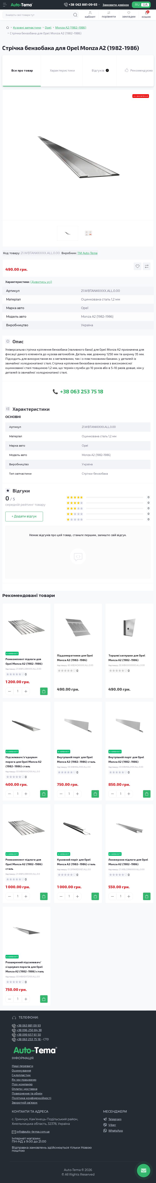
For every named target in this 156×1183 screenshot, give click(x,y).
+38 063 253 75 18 (29, 1039)
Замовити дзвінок (116, 4)
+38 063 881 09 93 (29, 1025)
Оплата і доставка (24, 1088)
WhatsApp (115, 1130)
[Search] (75, 15)
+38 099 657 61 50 (29, 1034)
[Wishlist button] (137, 266)
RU (137, 4)
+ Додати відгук (24, 516)
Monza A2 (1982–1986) (70, 27)
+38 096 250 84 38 (29, 1030)
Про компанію (22, 1084)
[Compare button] (146, 266)
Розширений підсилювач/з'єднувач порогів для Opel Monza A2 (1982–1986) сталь (25, 967)
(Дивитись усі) (41, 281)
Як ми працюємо (24, 1079)
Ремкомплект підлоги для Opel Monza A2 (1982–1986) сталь (24, 864)
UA (145, 4)
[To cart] (44, 691)
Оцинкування (21, 1070)
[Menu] (5, 5)
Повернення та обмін (27, 1093)
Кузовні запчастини (27, 27)
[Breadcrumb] (7, 27)
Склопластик (21, 1075)
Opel (48, 27)
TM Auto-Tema (87, 253)
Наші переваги (22, 1066)
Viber (112, 1125)
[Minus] (9, 691)
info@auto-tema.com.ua (33, 1131)
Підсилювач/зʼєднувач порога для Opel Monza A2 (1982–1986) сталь (23, 761)
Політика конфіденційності (31, 1098)
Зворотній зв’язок (24, 1102)
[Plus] (26, 691)
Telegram (114, 1119)
